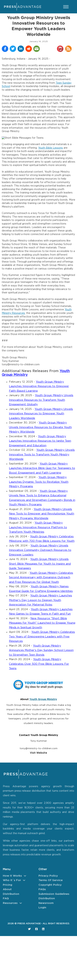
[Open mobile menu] (66, 6)
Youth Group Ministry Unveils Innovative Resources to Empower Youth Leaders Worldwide (41, 413)
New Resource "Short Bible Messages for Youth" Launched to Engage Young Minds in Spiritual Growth (42, 623)
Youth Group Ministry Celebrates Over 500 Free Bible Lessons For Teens (39, 664)
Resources (10, 903)
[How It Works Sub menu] (25, 875)
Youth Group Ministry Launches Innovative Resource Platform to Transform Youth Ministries (38, 527)
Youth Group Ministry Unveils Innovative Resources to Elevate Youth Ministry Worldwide (40, 427)
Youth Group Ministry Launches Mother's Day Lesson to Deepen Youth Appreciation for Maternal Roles (40, 600)
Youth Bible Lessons (50, 148)
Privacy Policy (48, 876)
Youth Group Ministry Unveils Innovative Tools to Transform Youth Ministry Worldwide (42, 454)
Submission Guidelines (53, 894)
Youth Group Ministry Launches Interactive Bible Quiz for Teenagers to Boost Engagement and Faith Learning (42, 468)
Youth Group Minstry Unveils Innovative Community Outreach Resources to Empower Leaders (40, 550)
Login (42, 907)
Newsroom (46, 903)
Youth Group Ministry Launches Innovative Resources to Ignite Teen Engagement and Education (40, 441)
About (7, 889)
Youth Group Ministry (43, 699)
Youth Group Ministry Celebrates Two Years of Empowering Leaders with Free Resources (42, 636)
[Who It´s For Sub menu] (24, 880)
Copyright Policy (50, 885)
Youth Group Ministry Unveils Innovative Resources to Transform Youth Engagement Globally (41, 400)
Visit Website (38, 753)
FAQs (42, 889)
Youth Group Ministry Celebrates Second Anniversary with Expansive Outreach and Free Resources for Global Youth (41, 577)
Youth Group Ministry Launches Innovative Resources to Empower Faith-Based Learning (39, 386)
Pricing (7, 885)
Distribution (11, 894)
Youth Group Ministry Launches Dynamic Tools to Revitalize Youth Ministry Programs (38, 482)
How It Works (12, 876)
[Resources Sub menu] (20, 903)
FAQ (6, 898)
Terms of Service (50, 880)
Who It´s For (12, 880)
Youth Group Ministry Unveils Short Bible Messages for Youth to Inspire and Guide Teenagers (40, 563)
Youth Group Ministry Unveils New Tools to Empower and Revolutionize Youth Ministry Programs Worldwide (41, 513)
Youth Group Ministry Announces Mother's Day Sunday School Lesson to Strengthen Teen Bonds (41, 650)
